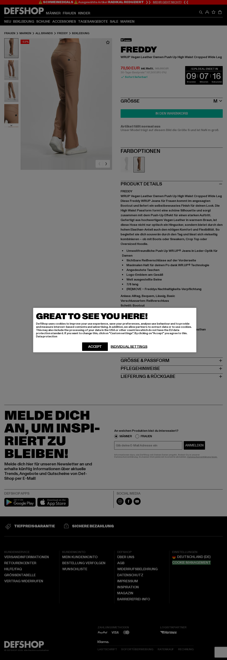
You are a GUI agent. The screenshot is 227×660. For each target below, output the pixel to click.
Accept (95, 346)
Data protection (46, 336)
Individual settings (129, 346)
